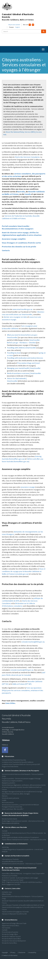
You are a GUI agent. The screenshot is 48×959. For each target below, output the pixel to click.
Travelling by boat (14, 353)
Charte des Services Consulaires (27, 157)
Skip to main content (14, 24)
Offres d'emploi (6, 894)
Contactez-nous (7, 892)
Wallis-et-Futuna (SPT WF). (22, 684)
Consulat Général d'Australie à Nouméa (14, 760)
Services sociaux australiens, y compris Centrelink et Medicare (20, 805)
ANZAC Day (5, 847)
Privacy (13, 952)
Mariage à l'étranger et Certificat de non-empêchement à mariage (22, 792)
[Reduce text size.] (30, 25)
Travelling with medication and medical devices (25, 358)
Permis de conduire (8, 802)
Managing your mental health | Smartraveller (24, 368)
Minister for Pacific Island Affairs (11, 939)
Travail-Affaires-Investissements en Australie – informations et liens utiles (24, 840)
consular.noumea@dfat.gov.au (33, 642)
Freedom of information (10, 955)
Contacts (6, 250)
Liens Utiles (10, 703)
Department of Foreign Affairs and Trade (14, 923)
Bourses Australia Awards (9, 819)
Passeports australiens (8, 783)
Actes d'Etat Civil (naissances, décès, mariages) (16, 794)
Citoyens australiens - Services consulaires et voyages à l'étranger (21, 778)
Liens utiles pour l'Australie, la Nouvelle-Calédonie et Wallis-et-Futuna (23, 905)
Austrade (4, 831)
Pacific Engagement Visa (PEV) (11, 884)
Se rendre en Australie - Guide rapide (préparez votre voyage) (20, 878)
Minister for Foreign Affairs (10, 934)
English (17, 27)
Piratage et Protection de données (12, 807)
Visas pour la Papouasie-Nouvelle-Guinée (14, 914)
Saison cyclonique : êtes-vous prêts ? (12, 809)
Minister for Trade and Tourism (11, 936)
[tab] (24, 756)
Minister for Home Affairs (9, 943)
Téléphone (6, 740)
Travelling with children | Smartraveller (21, 348)
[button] (8, 756)
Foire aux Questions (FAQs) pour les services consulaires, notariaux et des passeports (22, 690)
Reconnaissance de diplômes (10, 823)
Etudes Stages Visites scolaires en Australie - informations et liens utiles (23, 821)
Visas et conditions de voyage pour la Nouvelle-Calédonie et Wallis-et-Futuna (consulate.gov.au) (23, 571)
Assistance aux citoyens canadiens (12, 781)
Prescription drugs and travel (28, 363)
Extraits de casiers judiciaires (10, 798)
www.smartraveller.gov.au (22, 309)
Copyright (5, 952)
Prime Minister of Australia (10, 932)
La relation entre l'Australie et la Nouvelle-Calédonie (17, 762)
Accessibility (32, 952)
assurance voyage (28, 487)
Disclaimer (22, 952)
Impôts (4, 800)
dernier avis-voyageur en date (15, 317)
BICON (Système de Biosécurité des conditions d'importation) (20, 837)
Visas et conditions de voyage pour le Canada (15, 912)
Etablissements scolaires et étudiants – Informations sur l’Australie (22, 864)
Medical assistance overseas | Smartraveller (24, 373)
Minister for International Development (14, 941)
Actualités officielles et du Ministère (12, 861)
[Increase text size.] (33, 25)
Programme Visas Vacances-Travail (12, 880)
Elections (4, 796)
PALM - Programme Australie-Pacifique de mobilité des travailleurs (22, 882)
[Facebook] (5, 750)
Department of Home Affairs (10, 925)
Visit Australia (6, 928)
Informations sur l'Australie (10, 859)
